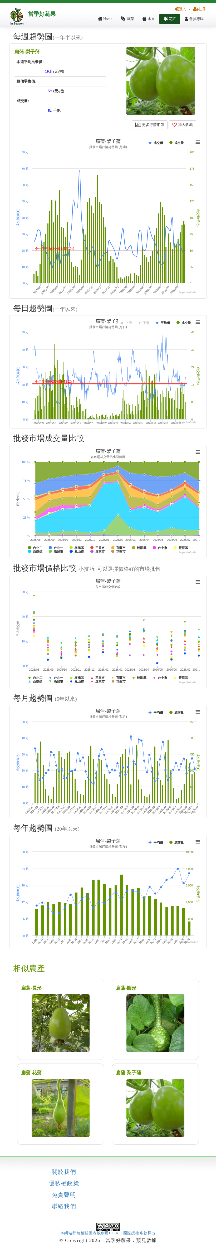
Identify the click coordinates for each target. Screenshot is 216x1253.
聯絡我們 (64, 1206)
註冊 (202, 9)
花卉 (172, 19)
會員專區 (196, 19)
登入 (182, 9)
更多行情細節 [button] (152, 125)
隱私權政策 (63, 1183)
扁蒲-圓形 (126, 988)
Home (107, 19)
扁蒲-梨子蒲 (27, 51)
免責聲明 (64, 1195)
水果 (150, 19)
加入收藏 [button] (185, 125)
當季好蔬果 (42, 14)
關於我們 (64, 1172)
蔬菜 (130, 19)
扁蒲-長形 (31, 988)
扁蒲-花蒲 (31, 1072)
